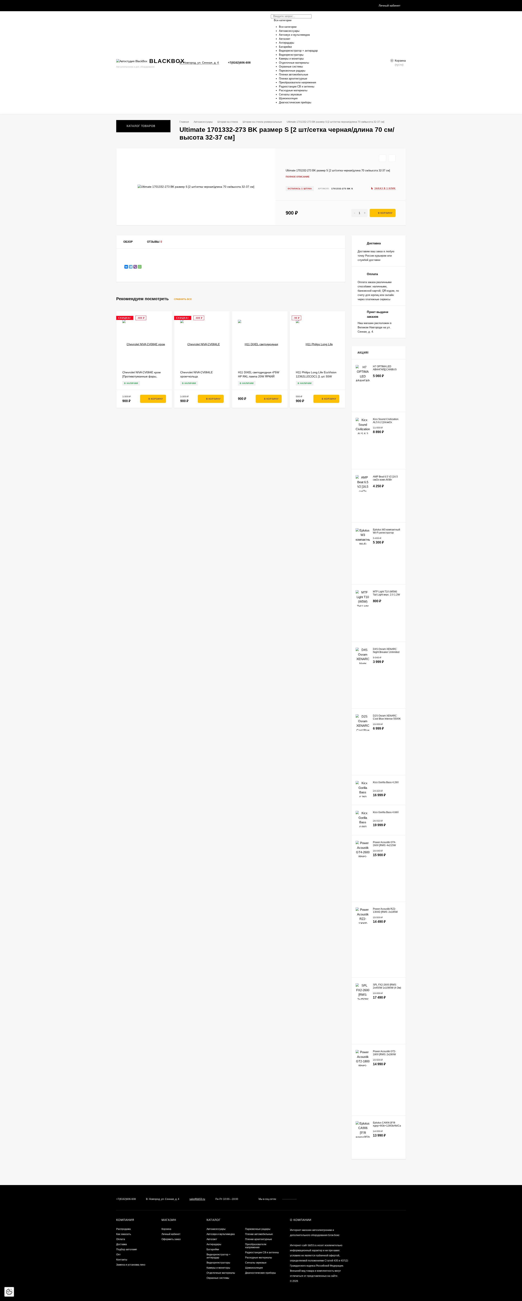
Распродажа (123, 1229)
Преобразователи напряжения (255, 1246)
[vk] (302, 1199)
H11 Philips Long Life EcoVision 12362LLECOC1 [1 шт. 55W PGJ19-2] (316, 376)
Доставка (121, 1244)
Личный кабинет (170, 1234)
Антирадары (214, 1244)
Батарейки (213, 1249)
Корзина (166, 1229)
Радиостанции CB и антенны (262, 1252)
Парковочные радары (257, 1229)
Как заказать (123, 1234)
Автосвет (212, 1239)
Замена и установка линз (130, 1264)
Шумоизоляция (254, 1267)
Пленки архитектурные (258, 1239)
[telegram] (310, 1199)
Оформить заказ (171, 1239)
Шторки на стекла (227, 121)
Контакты (121, 1259)
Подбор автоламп (126, 1249)
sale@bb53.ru (197, 1199)
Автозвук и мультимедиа (221, 1234)
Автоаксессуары (203, 121)
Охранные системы (218, 1278)
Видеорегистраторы (218, 1262)
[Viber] (135, 267)
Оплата (120, 1239)
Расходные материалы (258, 1257)
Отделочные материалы (221, 1272)
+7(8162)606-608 (239, 62)
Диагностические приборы (260, 1272)
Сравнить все (183, 299)
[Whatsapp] (255, 63)
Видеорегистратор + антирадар (218, 1256)
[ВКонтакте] (126, 267)
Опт (118, 1254)
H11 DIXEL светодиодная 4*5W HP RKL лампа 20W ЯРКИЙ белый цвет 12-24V (258, 376)
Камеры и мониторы (218, 1267)
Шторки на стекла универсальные (262, 121)
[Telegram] (260, 63)
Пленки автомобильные (259, 1234)
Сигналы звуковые (256, 1262)
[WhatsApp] (140, 267)
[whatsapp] (306, 1199)
